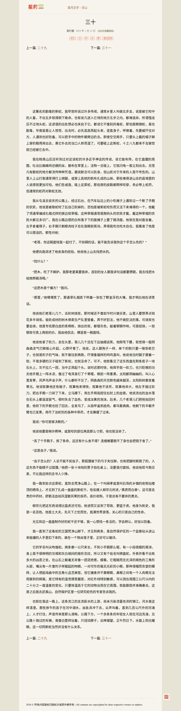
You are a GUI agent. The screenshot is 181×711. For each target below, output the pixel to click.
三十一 (106, 48)
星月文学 (43, 6)
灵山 (84, 7)
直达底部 (108, 38)
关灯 (73, 38)
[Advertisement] (90, 80)
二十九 (42, 48)
